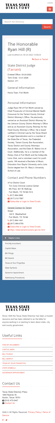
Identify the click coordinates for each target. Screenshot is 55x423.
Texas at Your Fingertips (15, 263)
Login (50, 3)
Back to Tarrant (41, 59)
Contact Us (10, 403)
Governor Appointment (14, 272)
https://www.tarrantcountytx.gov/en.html (27, 229)
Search (47, 26)
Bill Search (9, 258)
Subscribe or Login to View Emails (25, 201)
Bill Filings (9, 253)
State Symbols (11, 267)
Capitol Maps (10, 248)
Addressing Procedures (15, 277)
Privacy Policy (34, 412)
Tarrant (14, 69)
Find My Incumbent (13, 243)
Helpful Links (14, 237)
